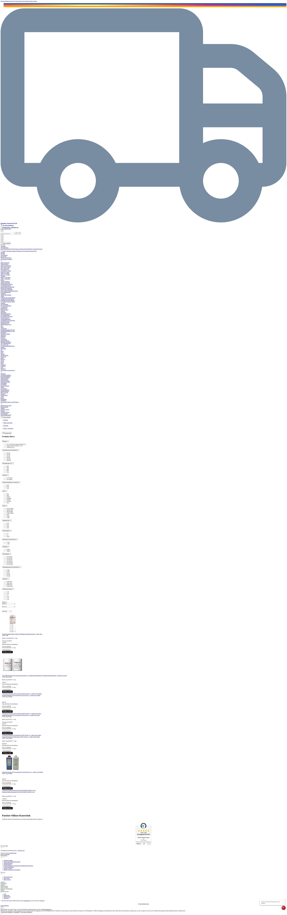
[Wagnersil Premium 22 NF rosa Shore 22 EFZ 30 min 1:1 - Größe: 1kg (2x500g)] (22, 693)
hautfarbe (9, 498)
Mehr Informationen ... (47, 909)
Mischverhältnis (6, 530)
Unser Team (6, 878)
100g (8, 516)
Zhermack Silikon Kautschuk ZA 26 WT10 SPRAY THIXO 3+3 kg (18, 792)
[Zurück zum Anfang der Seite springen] (2, 907)
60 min (8, 457)
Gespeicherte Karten (37, 249)
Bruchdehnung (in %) (7, 463)
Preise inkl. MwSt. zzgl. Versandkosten (10, 644)
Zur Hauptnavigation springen (30, 1)
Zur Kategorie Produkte (6, 259)
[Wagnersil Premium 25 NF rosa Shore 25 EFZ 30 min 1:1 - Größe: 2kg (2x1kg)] (21, 713)
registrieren (5, 247)
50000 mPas (10, 586)
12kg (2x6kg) (10, 513)
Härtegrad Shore (6, 520)
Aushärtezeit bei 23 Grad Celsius (10, 450)
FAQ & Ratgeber (5, 905)
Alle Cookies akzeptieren (26, 912)
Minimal (8, 603)
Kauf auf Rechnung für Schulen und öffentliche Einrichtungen (18, 865)
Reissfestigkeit (6, 554)
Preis (4, 602)
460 (8, 469)
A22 (8, 523)
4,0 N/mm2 (9, 479)
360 (8, 466)
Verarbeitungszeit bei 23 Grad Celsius (11, 567)
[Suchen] (16, 233)
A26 (8, 526)
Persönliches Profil (9, 249)
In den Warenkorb (6, 650)
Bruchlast (5, 475)
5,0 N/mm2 (9, 559)
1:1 (7, 533)
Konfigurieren (17, 912)
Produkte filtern (7, 433)
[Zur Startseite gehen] (6, 228)
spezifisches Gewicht (7, 589)
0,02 (8, 485)
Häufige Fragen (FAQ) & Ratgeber (12, 869)
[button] (283, 908)
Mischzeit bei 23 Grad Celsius (9, 539)
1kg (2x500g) (10, 508)
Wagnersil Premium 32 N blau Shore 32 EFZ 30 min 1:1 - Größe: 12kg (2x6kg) (21, 737)
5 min (8, 570)
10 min (8, 574)
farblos (8, 497)
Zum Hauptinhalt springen (7, 1)
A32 (8, 527)
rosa (8, 502)
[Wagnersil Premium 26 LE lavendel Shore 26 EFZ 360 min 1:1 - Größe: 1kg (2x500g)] (12, 770)
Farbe (4, 491)
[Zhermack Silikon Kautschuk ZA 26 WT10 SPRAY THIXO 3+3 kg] (19, 790)
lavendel (9, 501)
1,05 (8, 592)
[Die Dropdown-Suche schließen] (19, 233)
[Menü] (2, 231)
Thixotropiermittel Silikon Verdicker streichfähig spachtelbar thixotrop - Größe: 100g (22, 634)
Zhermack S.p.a (10, 447)
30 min (8, 453)
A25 (8, 524)
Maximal (8, 606)
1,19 (8, 599)
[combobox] (7, 233)
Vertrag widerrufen (5, 854)
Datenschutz (6, 895)
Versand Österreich (8, 863)
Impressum (6, 898)
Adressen (16, 249)
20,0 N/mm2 (10, 564)
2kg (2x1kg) (10, 510)
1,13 (8, 596)
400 (8, 467)
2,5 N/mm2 (9, 478)
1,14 (8, 597)
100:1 (8, 536)
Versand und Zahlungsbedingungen (12, 861)
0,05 (8, 488)
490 (8, 470)
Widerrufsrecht (7, 896)
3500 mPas (9, 581)
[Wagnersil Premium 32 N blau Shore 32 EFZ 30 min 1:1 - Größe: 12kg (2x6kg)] (21, 735)
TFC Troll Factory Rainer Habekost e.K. (16, 444)
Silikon (8, 549)
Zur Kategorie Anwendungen (8, 370)
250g (8, 517)
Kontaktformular (12, 853)
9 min (8, 573)
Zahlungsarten (22, 249)
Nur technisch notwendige (6, 912)
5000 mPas (9, 583)
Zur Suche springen (18, 1)
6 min (8, 571)
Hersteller (5, 441)
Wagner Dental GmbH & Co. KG (15, 445)
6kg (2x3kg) (10, 511)
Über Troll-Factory (8, 877)
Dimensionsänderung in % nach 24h (11, 482)
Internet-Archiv (7, 879)
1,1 (7, 594)
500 (8, 472)
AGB (5, 894)
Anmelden (3, 246)
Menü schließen (6, 243)
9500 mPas (9, 584)
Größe (4, 505)
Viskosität (5, 578)
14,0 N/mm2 (10, 562)
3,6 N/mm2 (9, 556)
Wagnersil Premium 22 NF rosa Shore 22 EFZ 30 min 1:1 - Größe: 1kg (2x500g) (21, 695)
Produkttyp (5, 546)
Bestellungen (29, 249)
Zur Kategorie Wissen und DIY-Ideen (10, 402)
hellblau (9, 499)
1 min (8, 542)
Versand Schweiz (8, 864)
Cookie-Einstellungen (9, 867)
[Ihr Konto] (2, 240)
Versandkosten (26, 900)
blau (8, 494)
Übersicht (3, 249)
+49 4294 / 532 (21, 850)
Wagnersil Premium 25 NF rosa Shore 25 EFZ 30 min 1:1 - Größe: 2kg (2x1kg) (21, 715)
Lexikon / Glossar (8, 868)
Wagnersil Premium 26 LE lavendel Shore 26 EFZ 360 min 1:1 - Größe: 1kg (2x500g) (22, 772)
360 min (9, 459)
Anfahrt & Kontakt (8, 860)
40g (8, 514)
